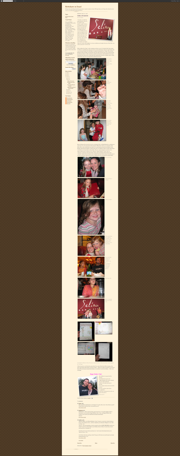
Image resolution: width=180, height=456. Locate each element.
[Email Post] (92, 398)
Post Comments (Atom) (87, 445)
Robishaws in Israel (73, 6)
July (68, 78)
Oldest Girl (68, 103)
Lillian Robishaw (69, 102)
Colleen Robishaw (70, 99)
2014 (67, 75)
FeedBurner (73, 64)
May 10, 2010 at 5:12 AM (82, 407)
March (68, 90)
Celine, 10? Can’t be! (70, 80)
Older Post (113, 443)
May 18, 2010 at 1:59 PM (82, 437)
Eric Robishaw (69, 100)
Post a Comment (81, 440)
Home (66, 17)
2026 (67, 72)
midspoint (81, 410)
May (68, 79)
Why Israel (67, 55)
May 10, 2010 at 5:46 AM (82, 417)
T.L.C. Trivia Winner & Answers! (71, 85)
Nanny (80, 403)
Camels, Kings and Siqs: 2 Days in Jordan (71, 88)
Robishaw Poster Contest (69, 16)
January (68, 93)
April (68, 89)
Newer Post (79, 443)
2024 (67, 74)
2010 (67, 76)
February (68, 92)
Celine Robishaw (69, 97)
